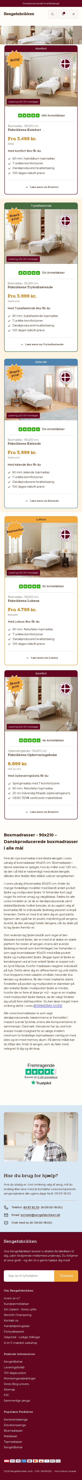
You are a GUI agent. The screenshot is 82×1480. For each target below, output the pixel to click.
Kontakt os (11, 1320)
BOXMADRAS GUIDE (47, 1006)
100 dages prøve (15, 1373)
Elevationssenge (15, 1425)
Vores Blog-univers (16, 1384)
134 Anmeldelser (53, 272)
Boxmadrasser (13, 1430)
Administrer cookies (65, 1471)
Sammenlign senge (17, 1400)
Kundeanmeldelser (16, 1304)
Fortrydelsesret (14, 1331)
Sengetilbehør (13, 1361)
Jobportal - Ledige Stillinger (22, 1337)
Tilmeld (66, 1276)
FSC (6, 1395)
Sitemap (9, 1389)
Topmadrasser (13, 1441)
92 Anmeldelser (53, 586)
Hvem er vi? (12, 1298)
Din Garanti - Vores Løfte (20, 1309)
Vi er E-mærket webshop (20, 1343)
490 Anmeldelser (53, 115)
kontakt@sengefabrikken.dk (40, 1215)
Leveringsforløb (14, 1367)
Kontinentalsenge (16, 1419)
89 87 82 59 (31, 1207)
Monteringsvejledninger (20, 1378)
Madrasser (10, 1436)
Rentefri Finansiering (17, 1315)
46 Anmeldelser (53, 740)
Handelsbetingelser (17, 1326)
